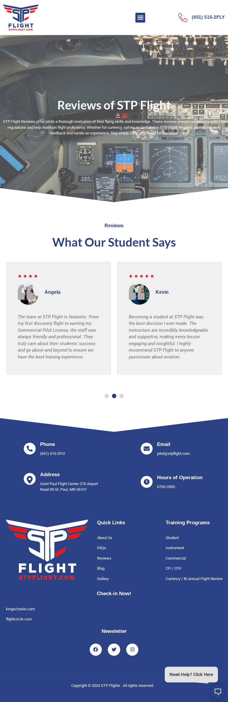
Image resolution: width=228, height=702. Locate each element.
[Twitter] (114, 650)
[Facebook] (96, 650)
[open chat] (214, 692)
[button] (140, 18)
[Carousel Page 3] (121, 396)
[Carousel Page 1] (106, 396)
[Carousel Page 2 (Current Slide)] (114, 396)
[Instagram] (132, 650)
